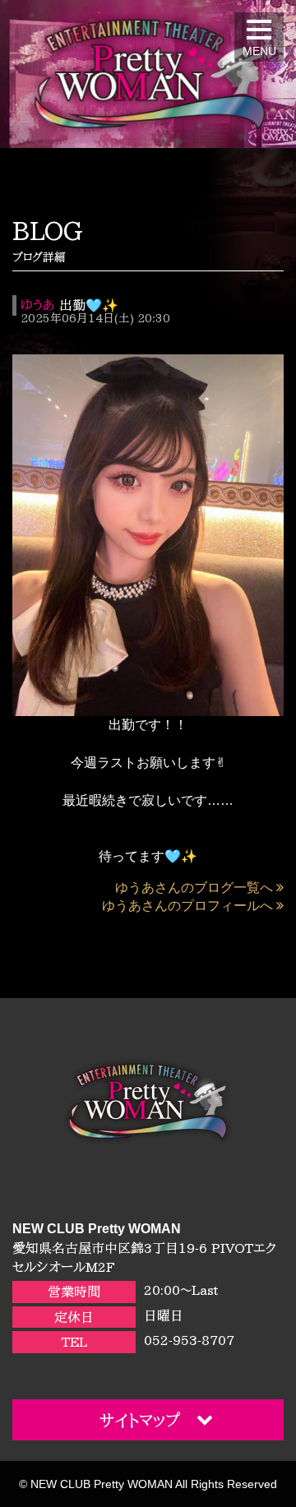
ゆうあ (37, 305)
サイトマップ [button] (139, 1420)
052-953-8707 (189, 1340)
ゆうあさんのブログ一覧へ (194, 887)
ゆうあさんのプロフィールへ (187, 906)
